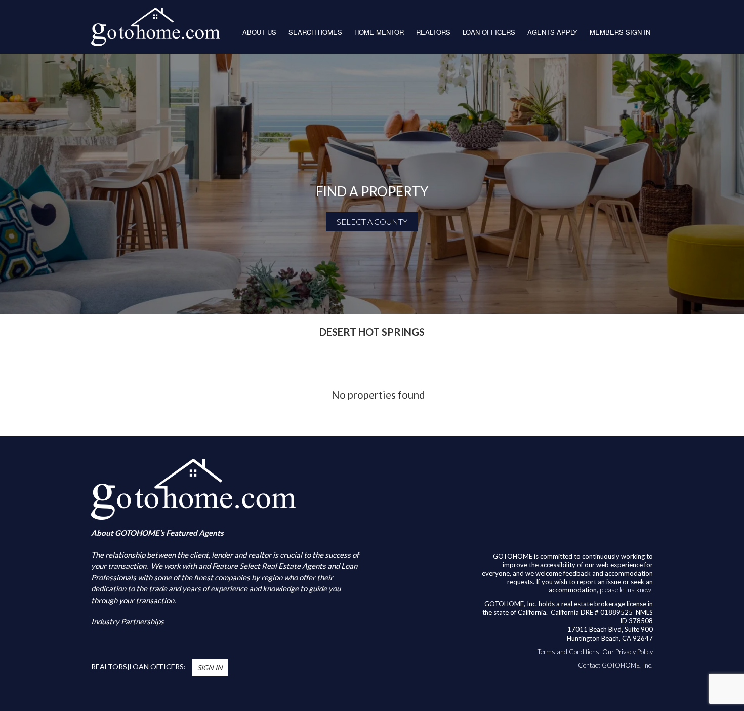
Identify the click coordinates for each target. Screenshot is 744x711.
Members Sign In (620, 32)
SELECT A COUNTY (372, 221)
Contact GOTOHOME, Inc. (615, 665)
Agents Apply (552, 32)
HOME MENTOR (379, 32)
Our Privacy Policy (627, 652)
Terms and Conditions (568, 652)
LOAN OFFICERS (489, 32)
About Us (259, 32)
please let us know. (626, 590)
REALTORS (433, 32)
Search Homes (315, 32)
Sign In (210, 667)
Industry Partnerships (127, 621)
